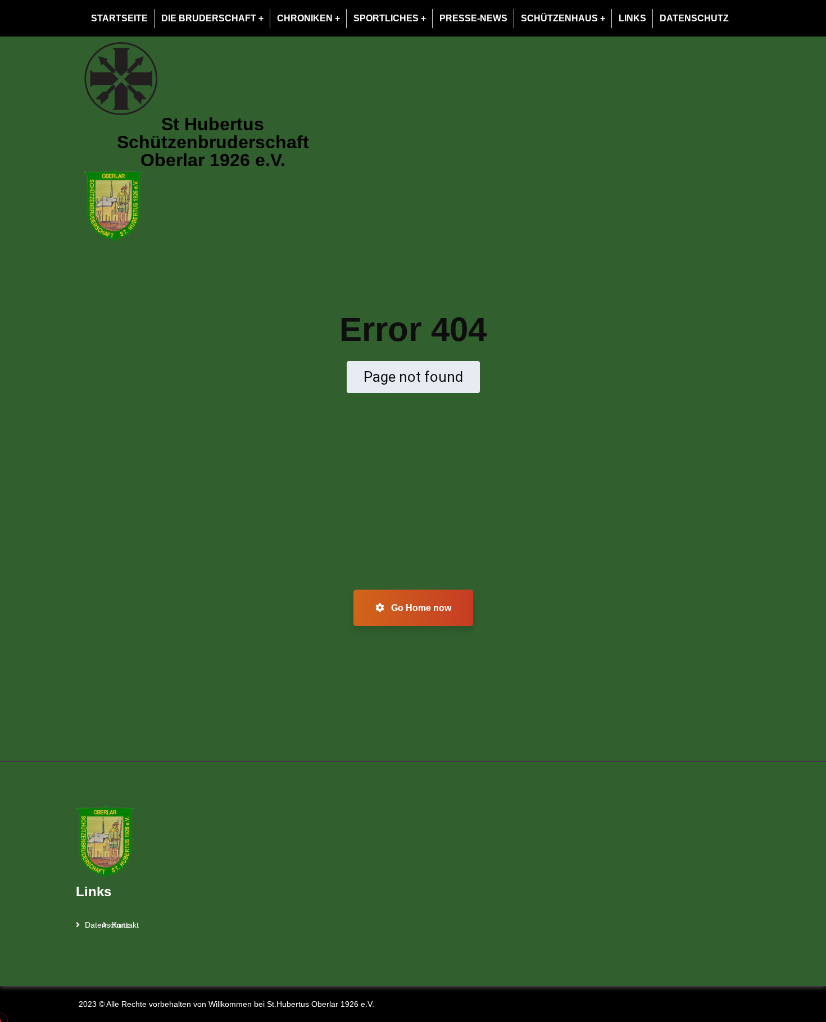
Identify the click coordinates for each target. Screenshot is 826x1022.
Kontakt (125, 924)
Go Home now (420, 608)
